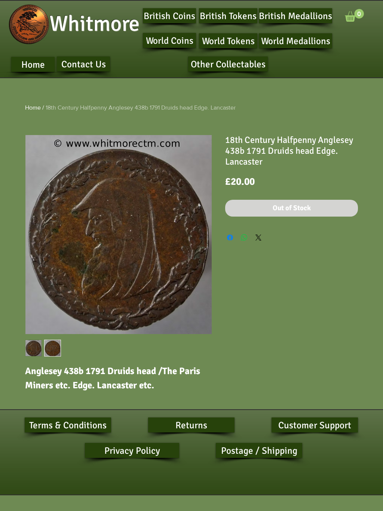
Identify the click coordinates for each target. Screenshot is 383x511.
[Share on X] (258, 237)
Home (33, 107)
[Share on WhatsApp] (244, 237)
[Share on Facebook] (230, 237)
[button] (354, 15)
